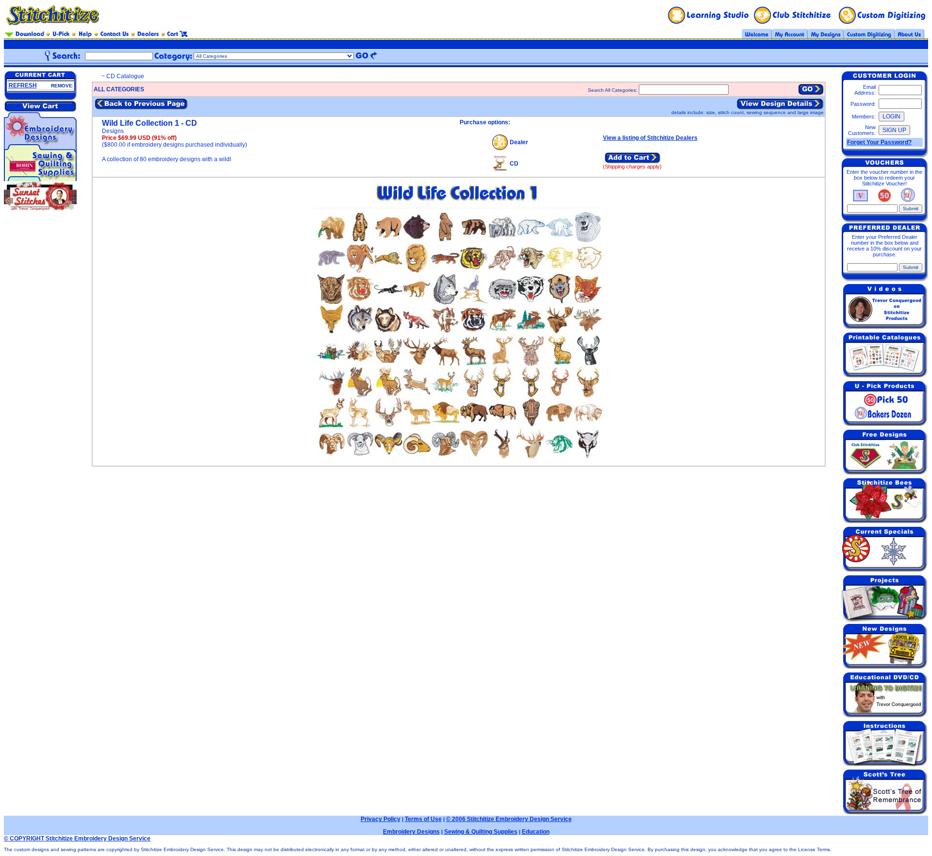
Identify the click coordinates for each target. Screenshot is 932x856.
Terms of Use (423, 819)
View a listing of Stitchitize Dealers (650, 137)
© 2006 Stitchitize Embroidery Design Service (509, 819)
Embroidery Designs (411, 831)
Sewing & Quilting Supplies (480, 831)
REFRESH (23, 85)
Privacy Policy (380, 819)
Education (535, 831)
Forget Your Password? (879, 142)
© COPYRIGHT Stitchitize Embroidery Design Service (77, 838)
